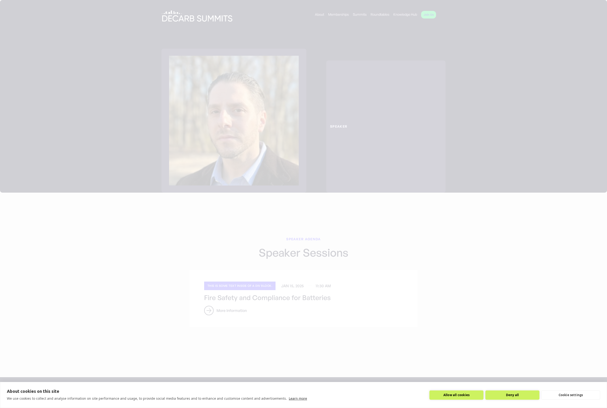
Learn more (298, 398)
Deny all (512, 395)
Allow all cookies (456, 395)
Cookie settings (571, 395)
